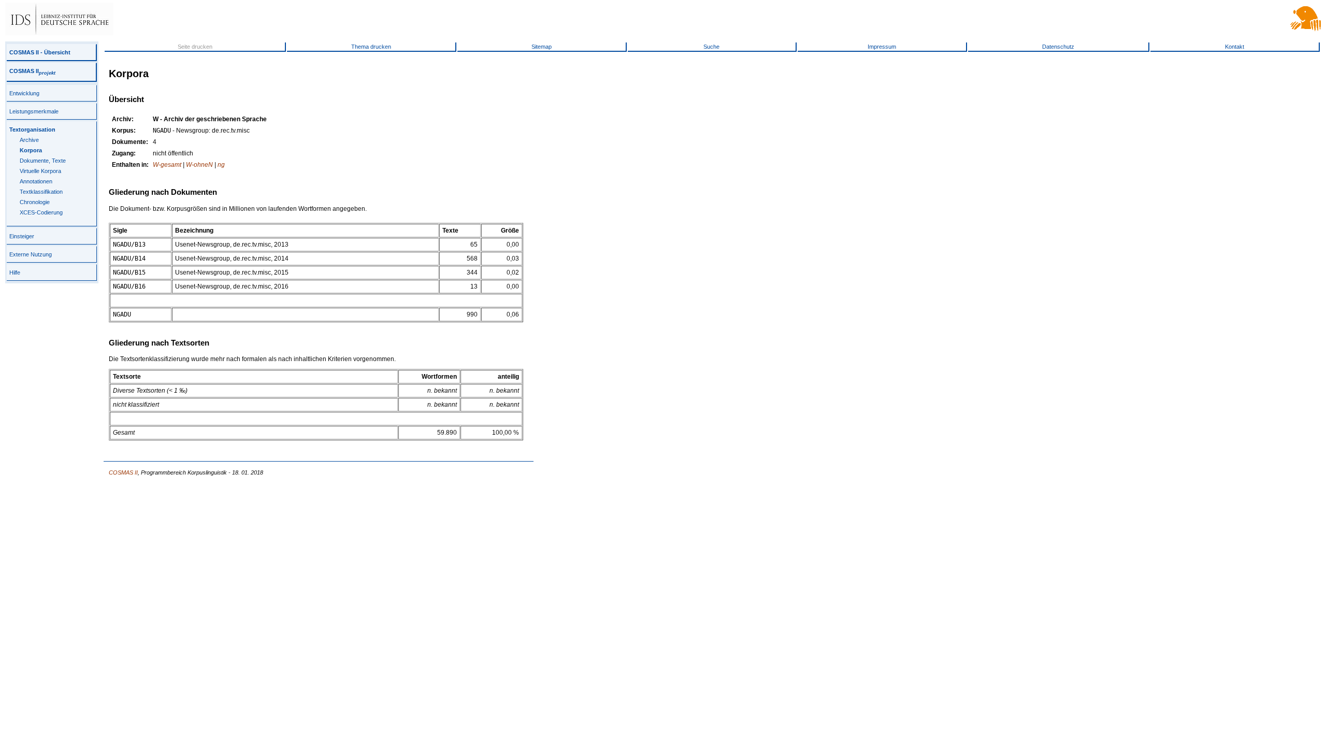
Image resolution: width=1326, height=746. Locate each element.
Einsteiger (21, 236)
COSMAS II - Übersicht (39, 52)
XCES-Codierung (41, 212)
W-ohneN (199, 164)
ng (221, 164)
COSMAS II (32, 71)
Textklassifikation (41, 192)
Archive (29, 140)
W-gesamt (167, 164)
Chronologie (35, 202)
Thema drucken (371, 47)
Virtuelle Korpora (40, 171)
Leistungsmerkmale (34, 111)
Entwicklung (24, 93)
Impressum (882, 47)
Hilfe (14, 272)
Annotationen (36, 181)
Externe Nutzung (30, 254)
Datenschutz (1058, 47)
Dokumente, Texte (43, 160)
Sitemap (541, 47)
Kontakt (1234, 47)
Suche (711, 47)
